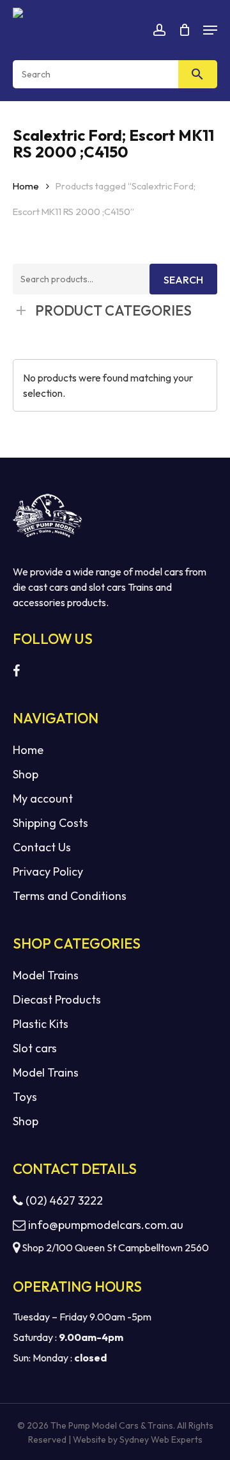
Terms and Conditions (69, 895)
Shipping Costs (50, 822)
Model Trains (46, 975)
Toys (25, 1096)
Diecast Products (57, 999)
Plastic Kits (40, 1023)
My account (43, 798)
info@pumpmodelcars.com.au (105, 1224)
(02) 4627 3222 (63, 1200)
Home (26, 186)
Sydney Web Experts (161, 1439)
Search (183, 279)
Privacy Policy (48, 871)
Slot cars (35, 1048)
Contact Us (42, 847)
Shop (25, 774)
